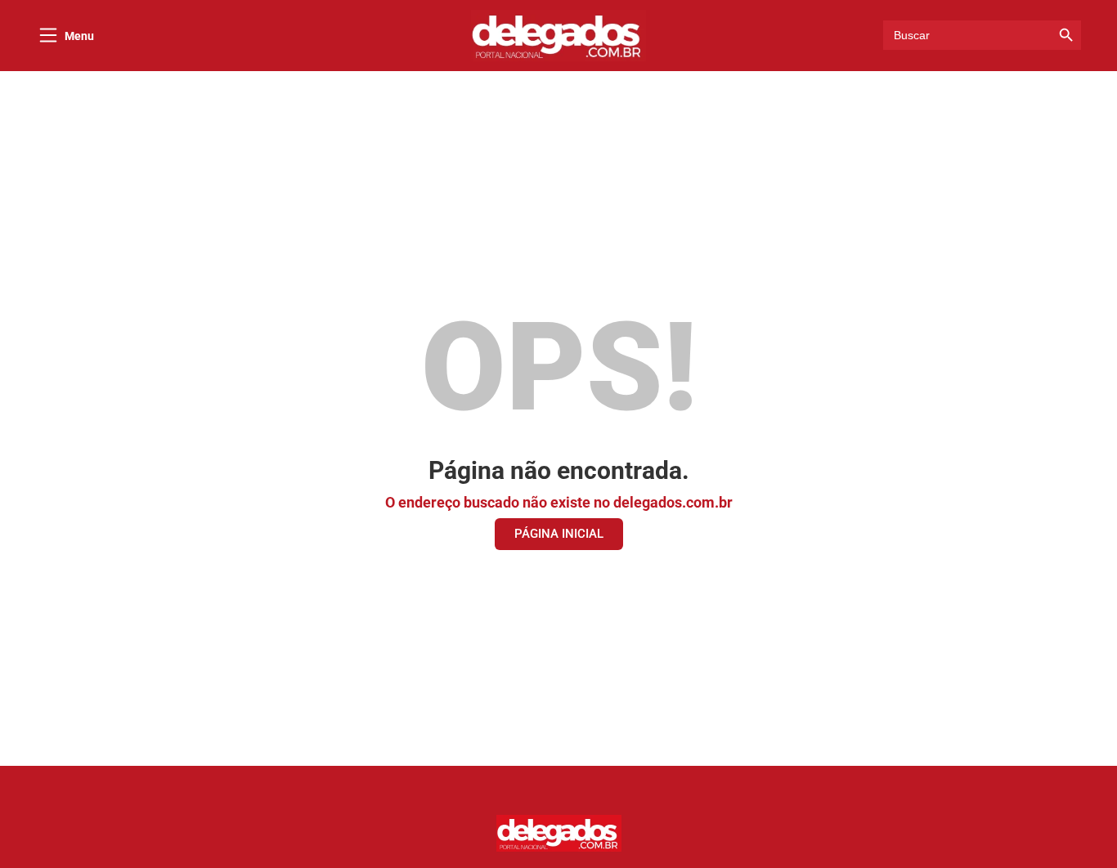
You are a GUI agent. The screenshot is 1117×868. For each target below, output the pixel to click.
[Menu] (48, 35)
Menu (79, 36)
